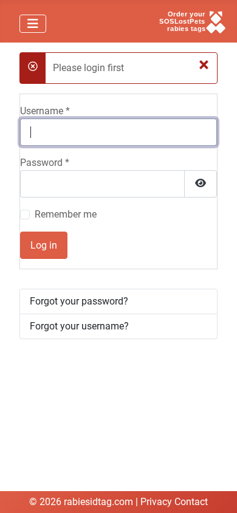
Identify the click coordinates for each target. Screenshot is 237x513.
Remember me (66, 214)
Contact (191, 502)
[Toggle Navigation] (32, 24)
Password (44, 162)
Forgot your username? (79, 326)
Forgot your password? (79, 301)
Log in (43, 245)
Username (45, 111)
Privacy (156, 502)
